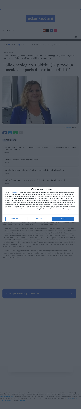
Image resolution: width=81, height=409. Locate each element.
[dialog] (40, 204)
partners (15, 192)
